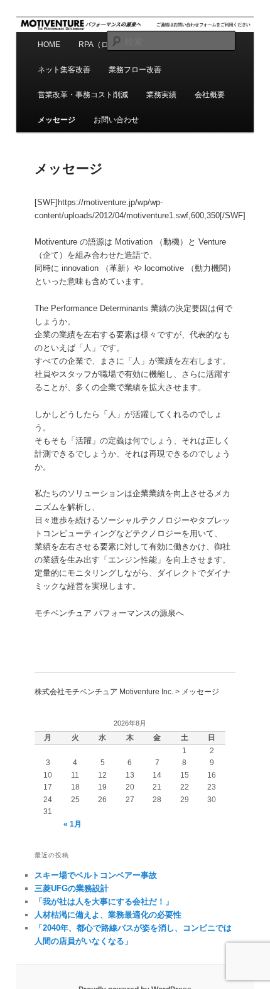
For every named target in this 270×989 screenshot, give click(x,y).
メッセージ (56, 119)
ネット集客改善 (64, 69)
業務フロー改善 (135, 69)
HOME (49, 44)
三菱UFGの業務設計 (72, 888)
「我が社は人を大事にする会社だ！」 (104, 901)
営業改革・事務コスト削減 (83, 94)
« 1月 (72, 824)
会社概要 (210, 94)
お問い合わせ (116, 119)
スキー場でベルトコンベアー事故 (96, 875)
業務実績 (161, 94)
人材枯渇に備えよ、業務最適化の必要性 (108, 914)
